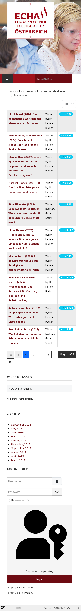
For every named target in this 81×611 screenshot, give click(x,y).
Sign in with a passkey (39, 571)
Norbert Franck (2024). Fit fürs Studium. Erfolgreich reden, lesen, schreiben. (24, 187)
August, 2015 (18, 452)
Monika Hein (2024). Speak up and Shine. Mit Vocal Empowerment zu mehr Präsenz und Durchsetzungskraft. (24, 166)
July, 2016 (16, 428)
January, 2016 (19, 440)
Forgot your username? (20, 593)
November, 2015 (20, 444)
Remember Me (20, 500)
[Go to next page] (48, 354)
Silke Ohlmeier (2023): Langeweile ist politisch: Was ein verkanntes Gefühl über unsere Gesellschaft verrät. (24, 213)
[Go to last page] (10, 362)
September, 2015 (21, 448)
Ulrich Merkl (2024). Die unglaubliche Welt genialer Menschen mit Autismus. (24, 118)
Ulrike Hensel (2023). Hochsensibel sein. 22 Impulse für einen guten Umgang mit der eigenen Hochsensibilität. (23, 239)
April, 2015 (17, 456)
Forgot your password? (20, 587)
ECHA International (21, 388)
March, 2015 (18, 460)
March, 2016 (18, 436)
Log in (39, 579)
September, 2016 (21, 424)
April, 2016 (17, 432)
